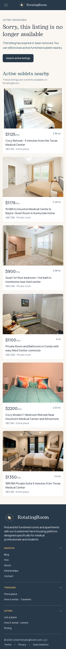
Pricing (8, 628)
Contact (8, 576)
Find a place (10, 594)
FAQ (6, 559)
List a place (10, 617)
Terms (7, 644)
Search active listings (18, 58)
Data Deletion (41, 644)
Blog (6, 554)
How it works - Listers (16, 622)
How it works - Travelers (17, 599)
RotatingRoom (37, 5)
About (7, 565)
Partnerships (11, 570)
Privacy (22, 644)
